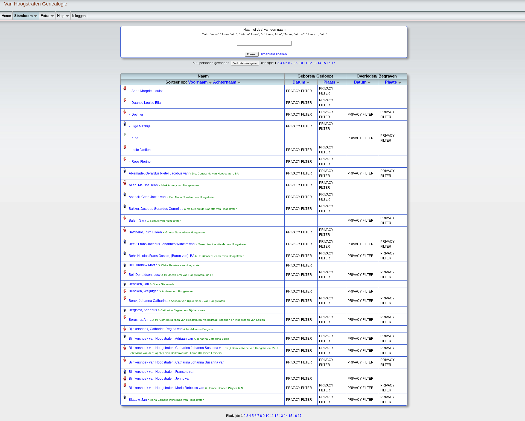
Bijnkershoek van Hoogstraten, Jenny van (160, 378)
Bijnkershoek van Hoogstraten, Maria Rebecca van (167, 388)
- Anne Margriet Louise (146, 91)
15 (324, 63)
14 (319, 63)
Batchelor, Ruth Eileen (146, 232)
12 (310, 63)
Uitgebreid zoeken (273, 54)
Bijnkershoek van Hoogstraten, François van (161, 372)
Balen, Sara (138, 220)
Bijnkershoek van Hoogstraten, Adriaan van (161, 338)
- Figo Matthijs (139, 126)
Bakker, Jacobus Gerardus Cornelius (156, 209)
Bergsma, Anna (140, 320)
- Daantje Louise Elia (145, 103)
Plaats (329, 82)
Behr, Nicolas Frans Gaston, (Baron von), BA (162, 256)
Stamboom (24, 16)
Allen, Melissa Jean (144, 185)
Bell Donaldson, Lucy (145, 275)
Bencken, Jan (139, 284)
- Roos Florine (140, 162)
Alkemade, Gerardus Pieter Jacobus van (159, 173)
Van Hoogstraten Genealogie (35, 4)
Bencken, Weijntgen (144, 291)
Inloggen (79, 16)
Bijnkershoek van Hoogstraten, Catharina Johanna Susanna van (177, 348)
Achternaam (225, 82)
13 (315, 63)
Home (6, 16)
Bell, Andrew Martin (143, 265)
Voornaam (198, 82)
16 (329, 63)
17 (333, 63)
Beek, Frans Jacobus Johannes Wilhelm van (162, 244)
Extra (45, 16)
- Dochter (136, 114)
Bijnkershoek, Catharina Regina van (156, 329)
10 (301, 63)
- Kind (133, 138)
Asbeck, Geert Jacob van (148, 197)
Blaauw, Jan (138, 400)
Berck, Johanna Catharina (148, 301)
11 (305, 63)
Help (61, 16)
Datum (299, 82)
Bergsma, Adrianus (143, 310)
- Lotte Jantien (140, 150)
